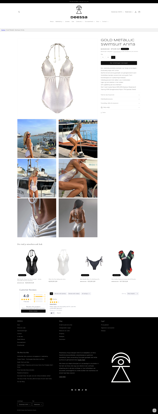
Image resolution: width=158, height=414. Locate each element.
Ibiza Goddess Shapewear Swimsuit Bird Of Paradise (124, 279)
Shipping (61, 333)
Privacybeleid (105, 325)
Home (3, 30)
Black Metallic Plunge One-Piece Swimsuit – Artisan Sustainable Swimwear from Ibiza (29, 279)
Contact (19, 333)
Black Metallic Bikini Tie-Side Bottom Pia (89, 279)
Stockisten (62, 339)
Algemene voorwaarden (107, 328)
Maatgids (61, 336)
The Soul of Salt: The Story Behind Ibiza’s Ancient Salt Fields (34, 378)
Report (59, 313)
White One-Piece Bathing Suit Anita (57, 279)
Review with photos (60, 293)
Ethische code (21, 328)
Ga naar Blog (21, 381)
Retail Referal (21, 339)
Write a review (33, 311)
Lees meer (62, 376)
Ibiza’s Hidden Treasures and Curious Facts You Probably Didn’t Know (35, 366)
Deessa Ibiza (24, 410)
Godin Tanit (81, 360)
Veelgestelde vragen (65, 328)
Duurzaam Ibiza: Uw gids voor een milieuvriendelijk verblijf (33, 376)
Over (18, 325)
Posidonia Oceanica (22, 373)
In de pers (20, 336)
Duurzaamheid (21, 342)
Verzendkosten (117, 51)
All (51, 293)
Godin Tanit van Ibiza (23, 362)
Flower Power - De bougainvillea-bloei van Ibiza (30, 359)
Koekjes (103, 330)
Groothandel (20, 345)
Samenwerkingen (22, 330)
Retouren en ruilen (64, 330)
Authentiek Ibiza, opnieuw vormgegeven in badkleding (32, 356)
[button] (19, 12)
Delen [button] (104, 112)
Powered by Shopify (31, 410)
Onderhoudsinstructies (65, 325)
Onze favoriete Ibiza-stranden (25, 370)
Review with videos (74, 293)
